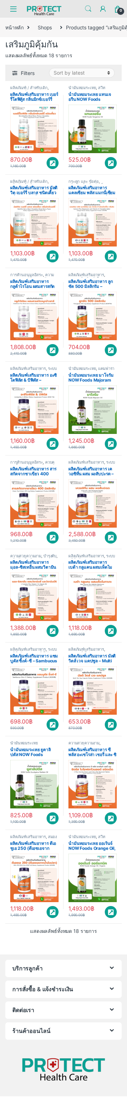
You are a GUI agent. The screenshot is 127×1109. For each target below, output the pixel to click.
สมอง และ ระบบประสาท (33, 838)
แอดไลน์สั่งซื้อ (53, 163)
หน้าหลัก (14, 27)
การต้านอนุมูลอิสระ (26, 274)
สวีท (101, 87)
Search (88, 9)
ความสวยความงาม (32, 276)
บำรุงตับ (49, 555)
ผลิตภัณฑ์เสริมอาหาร (86, 274)
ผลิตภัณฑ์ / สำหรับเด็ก (29, 87)
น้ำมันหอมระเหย (82, 87)
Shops (45, 27)
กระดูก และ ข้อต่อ (83, 181)
